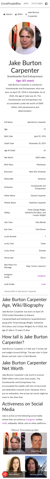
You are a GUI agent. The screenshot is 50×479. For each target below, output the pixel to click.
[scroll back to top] (4, 474)
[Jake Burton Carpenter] (14, 454)
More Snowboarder (25, 430)
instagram (42, 276)
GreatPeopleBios (11, 3)
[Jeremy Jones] (36, 477)
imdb (44, 284)
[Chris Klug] (36, 454)
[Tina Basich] (14, 477)
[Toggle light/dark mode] (46, 3)
